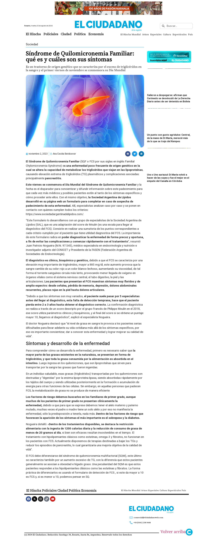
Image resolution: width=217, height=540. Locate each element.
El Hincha (33, 34)
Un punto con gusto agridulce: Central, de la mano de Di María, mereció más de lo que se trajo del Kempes (168, 138)
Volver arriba (173, 532)
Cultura (167, 34)
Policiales (51, 34)
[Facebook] (28, 499)
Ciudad (66, 34)
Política (80, 34)
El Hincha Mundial (130, 34)
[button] (127, 153)
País (190, 34)
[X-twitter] (34, 499)
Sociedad (32, 44)
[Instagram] (40, 499)
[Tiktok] (46, 499)
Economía (96, 34)
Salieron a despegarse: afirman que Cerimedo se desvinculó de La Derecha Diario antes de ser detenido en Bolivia (168, 98)
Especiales (155, 34)
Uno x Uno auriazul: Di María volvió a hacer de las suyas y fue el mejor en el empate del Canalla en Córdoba (168, 177)
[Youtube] (52, 499)
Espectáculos (180, 34)
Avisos (145, 34)
